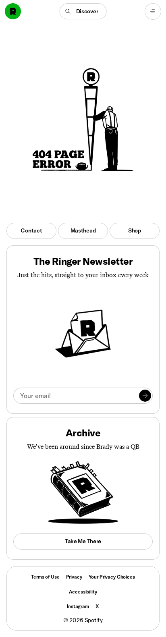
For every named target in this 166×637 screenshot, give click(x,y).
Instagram (78, 606)
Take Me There (83, 541)
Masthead (83, 230)
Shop (134, 230)
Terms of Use (45, 577)
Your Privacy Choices (112, 577)
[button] (83, 11)
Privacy (74, 577)
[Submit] (145, 396)
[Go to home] (13, 11)
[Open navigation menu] (153, 11)
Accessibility (83, 592)
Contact (31, 230)
